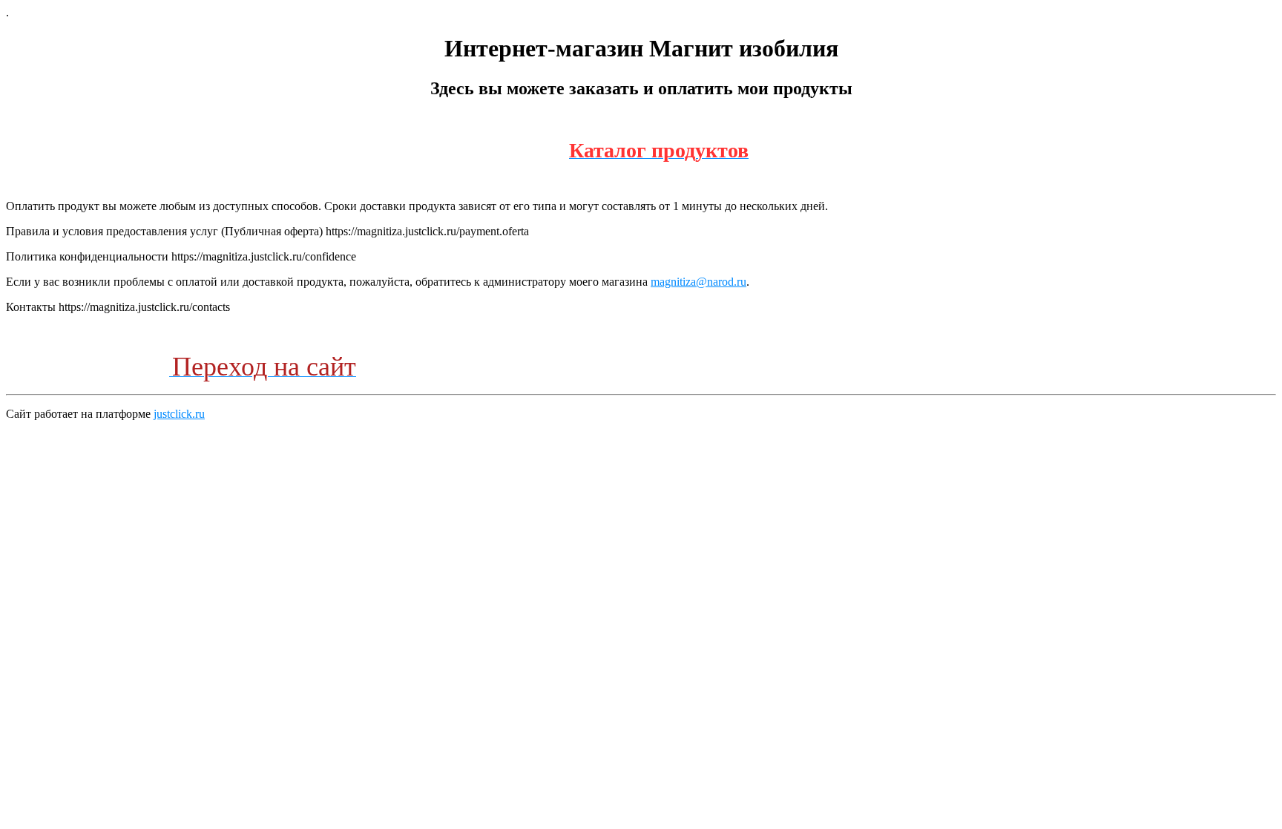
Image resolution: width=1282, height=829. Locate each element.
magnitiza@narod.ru (698, 281)
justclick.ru (179, 413)
